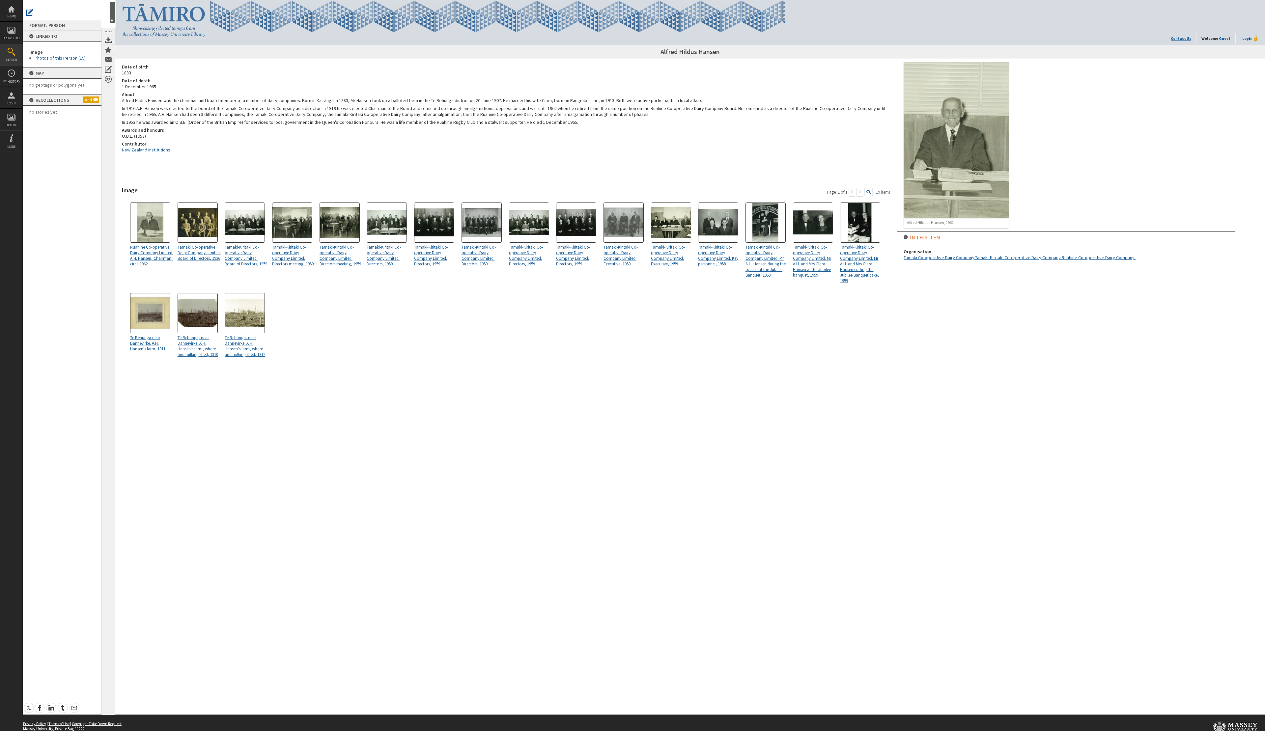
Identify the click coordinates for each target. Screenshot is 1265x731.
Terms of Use (59, 723)
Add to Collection (108, 50)
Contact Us (1181, 38)
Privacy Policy (34, 723)
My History (11, 81)
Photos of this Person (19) (60, 58)
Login (11, 103)
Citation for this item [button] (108, 79)
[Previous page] (852, 192)
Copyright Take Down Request (97, 723)
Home (11, 16)
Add (88, 99)
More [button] (11, 147)
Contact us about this (108, 60)
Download (108, 40)
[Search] (868, 192)
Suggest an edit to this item (29, 12)
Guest (1224, 38)
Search (11, 60)
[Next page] (860, 192)
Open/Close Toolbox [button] (112, 12)
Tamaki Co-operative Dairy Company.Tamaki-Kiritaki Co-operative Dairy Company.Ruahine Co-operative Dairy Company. (1020, 257)
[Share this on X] (29, 704)
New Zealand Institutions (146, 150)
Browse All (11, 38)
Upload (11, 125)
